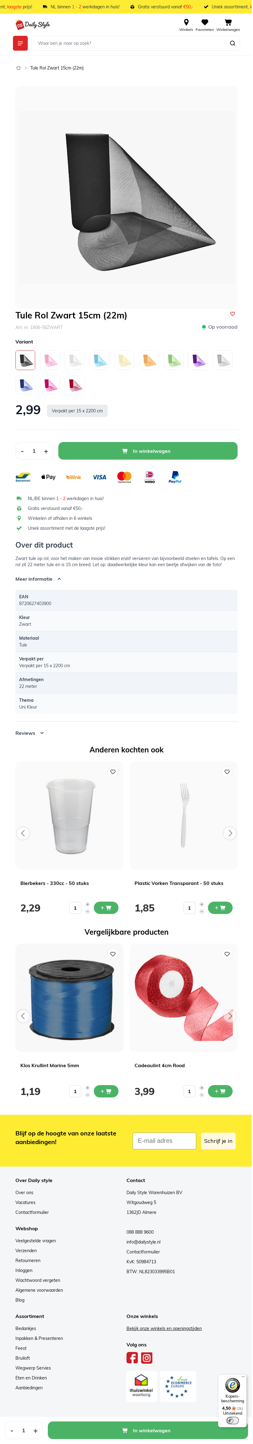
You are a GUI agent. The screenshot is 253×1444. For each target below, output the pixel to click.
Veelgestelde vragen (33, 1241)
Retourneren (25, 1260)
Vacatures (23, 1202)
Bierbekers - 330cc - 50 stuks (52, 883)
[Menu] (238, 1378)
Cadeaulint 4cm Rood (157, 1065)
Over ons (22, 1192)
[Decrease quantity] (85, 911)
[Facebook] (130, 1358)
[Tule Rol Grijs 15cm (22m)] (223, 360)
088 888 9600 (137, 1232)
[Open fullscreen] (126, 197)
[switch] (228, 1420)
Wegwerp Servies (31, 1368)
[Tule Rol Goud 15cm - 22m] (149, 360)
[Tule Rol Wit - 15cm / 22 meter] (75, 360)
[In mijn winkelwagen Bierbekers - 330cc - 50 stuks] (104, 908)
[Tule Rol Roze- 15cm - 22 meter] (50, 360)
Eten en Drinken (29, 1378)
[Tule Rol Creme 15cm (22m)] (124, 360)
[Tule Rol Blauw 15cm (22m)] (99, 360)
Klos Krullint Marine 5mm (47, 1065)
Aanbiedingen (26, 1388)
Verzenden (24, 1250)
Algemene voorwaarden (37, 1290)
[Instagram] (145, 1358)
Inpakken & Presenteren (37, 1338)
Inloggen (21, 1270)
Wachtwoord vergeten (35, 1280)
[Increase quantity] (85, 904)
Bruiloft (20, 1358)
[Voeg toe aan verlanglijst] (233, 314)
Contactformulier (30, 1212)
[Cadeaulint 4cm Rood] (181, 998)
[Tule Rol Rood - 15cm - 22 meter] (75, 385)
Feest (18, 1348)
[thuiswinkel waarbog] (139, 1386)
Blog (17, 1300)
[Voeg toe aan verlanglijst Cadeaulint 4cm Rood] (224, 954)
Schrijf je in (216, 1140)
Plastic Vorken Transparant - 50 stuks (176, 883)
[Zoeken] (232, 43)
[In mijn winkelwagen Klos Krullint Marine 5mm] (104, 1091)
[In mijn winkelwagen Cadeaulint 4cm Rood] (218, 1091)
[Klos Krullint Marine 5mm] (67, 998)
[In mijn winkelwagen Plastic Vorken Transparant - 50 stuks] (218, 908)
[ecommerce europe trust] (176, 1386)
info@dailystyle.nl (141, 1242)
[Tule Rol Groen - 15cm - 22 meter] (173, 360)
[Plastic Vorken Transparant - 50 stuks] (181, 815)
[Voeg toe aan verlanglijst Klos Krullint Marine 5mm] (110, 954)
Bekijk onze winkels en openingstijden (162, 1328)
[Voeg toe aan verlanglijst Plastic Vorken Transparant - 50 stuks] (224, 771)
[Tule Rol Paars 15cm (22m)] (198, 360)
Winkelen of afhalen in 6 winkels (60, 518)
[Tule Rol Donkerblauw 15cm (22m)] (25, 385)
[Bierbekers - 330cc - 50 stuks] (67, 815)
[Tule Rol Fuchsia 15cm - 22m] (50, 385)
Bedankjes (23, 1328)
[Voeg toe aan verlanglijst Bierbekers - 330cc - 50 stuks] (110, 771)
